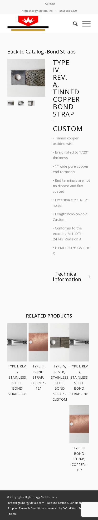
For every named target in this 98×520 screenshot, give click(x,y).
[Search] (73, 23)
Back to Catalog (26, 51)
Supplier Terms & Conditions (25, 508)
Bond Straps (61, 51)
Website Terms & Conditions (65, 502)
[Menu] (84, 23)
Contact (50, 3)
